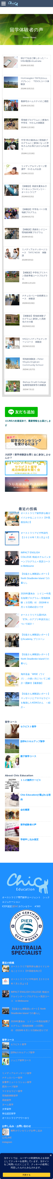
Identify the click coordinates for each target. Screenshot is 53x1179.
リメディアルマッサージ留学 (17, 1073)
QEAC (15, 906)
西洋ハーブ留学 (10, 1086)
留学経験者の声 (28, 824)
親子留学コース (28, 756)
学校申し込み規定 (29, 839)
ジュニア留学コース (21, 1060)
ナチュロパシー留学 (12, 1077)
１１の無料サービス (30, 780)
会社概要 (25, 810)
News (33, 37)
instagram (7, 1142)
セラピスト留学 (28, 726)
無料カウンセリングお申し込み (26, 1130)
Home (26, 37)
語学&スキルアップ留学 (32, 741)
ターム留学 (7, 1104)
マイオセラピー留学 (12, 1091)
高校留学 (6, 1100)
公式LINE (7, 1137)
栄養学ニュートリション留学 (17, 1082)
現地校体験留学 (10, 1095)
